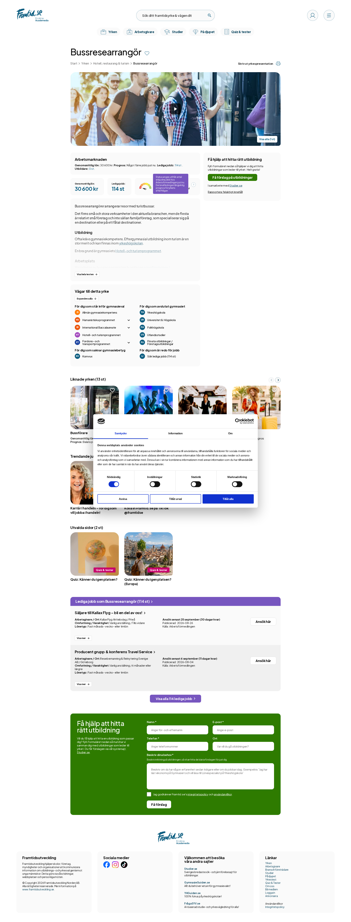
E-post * (218, 722)
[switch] (155, 484)
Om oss (269, 886)
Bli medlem (271, 889)
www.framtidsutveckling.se (38, 889)
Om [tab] (230, 433)
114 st (178, 165)
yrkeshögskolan (131, 243)
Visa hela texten (85, 274)
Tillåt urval (175, 498)
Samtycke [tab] (121, 433)
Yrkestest (270, 879)
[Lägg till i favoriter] (147, 53)
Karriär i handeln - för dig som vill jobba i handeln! (93, 510)
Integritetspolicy (274, 906)
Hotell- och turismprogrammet (138, 251)
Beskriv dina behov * (160, 754)
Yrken (85, 63)
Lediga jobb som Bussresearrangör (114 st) (113, 601)
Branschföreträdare (276, 869)
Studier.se (235, 185)
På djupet (270, 876)
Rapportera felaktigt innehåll (225, 191)
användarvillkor (223, 794)
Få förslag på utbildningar (232, 177)
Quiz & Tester (272, 882)
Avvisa (123, 498)
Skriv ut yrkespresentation (255, 63)
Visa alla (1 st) (267, 139)
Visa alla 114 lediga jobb (174, 699)
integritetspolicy (198, 794)
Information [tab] (175, 433)
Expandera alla (85, 298)
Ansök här (263, 621)
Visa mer (81, 638)
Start (73, 63)
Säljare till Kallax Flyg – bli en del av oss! (109, 612)
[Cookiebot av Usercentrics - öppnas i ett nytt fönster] (238, 421)
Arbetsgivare (272, 866)
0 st (91, 168)
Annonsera (271, 896)
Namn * (151, 722)
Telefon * (153, 738)
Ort (215, 738)
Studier (269, 872)
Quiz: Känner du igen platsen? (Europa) (147, 581)
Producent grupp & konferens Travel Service (114, 651)
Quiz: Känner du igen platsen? (94, 579)
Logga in (270, 892)
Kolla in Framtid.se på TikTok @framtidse (146, 510)
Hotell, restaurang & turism (111, 63)
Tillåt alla (228, 498)
